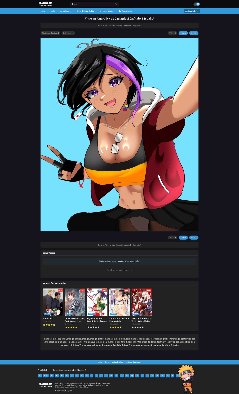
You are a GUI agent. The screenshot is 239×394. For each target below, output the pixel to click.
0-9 (45, 376)
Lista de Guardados (133, 362)
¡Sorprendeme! (192, 11)
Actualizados (117, 362)
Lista (107, 362)
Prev (184, 33)
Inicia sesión (104, 261)
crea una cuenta (119, 261)
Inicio (100, 362)
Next (193, 33)
